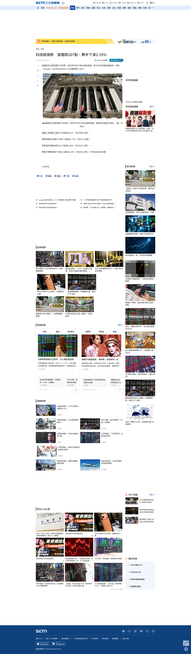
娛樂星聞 (98, 3)
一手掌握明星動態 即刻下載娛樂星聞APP (97, 200)
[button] (147, 2)
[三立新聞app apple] (43, 644)
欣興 (44, 331)
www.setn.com (55, 649)
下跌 (56, 132)
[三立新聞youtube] (123, 631)
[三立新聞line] (141, 631)
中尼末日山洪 (51, 7)
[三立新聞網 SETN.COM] (38, 8)
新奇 (145, 7)
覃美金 (101, 331)
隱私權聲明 (65, 638)
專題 (140, 7)
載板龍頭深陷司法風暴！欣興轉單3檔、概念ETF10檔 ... (139, 399)
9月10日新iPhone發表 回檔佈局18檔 (107, 534)
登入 (153, 3)
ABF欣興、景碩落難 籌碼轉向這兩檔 (108, 559)
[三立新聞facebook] (129, 631)
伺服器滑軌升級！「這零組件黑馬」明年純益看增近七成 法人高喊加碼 (79, 560)
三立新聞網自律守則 (80, 638)
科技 (150, 7)
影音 (83, 7)
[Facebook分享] (38, 66)
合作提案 (95, 638)
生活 (114, 7)
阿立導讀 (123, 3)
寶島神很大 (132, 3)
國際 (124, 7)
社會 (103, 7)
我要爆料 (115, 638)
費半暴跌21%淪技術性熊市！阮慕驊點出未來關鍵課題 (49, 585)
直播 (93, 7)
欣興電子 (71, 331)
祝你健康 (114, 3)
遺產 (114, 331)
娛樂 (109, 7)
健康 (119, 7)
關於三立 (39, 638)
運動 (134, 7)
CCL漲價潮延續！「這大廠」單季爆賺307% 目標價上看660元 (108, 585)
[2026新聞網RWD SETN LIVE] (63, 3)
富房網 (141, 3)
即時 (43, 7)
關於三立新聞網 (51, 638)
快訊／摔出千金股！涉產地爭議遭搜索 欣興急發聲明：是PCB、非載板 (49, 534)
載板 (57, 331)
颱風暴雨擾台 (63, 7)
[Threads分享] (38, 76)
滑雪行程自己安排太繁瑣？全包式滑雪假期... (99, 204)
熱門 (78, 7)
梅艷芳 (88, 331)
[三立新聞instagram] (135, 631)
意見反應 (105, 638)
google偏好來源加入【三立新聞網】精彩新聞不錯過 (57, 200)
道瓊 (44, 132)
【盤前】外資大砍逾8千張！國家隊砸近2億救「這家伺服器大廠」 (78, 585)
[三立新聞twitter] (147, 631)
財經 (72, 7)
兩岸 (129, 7)
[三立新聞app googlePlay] (59, 644)
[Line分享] (38, 71)
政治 (98, 7)
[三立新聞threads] (153, 631)
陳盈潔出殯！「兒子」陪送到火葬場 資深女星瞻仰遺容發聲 (78, 269)
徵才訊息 (126, 638)
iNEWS (106, 3)
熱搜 (88, 7)
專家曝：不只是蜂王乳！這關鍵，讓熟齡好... (99, 207)
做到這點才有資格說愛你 (48, 204)
